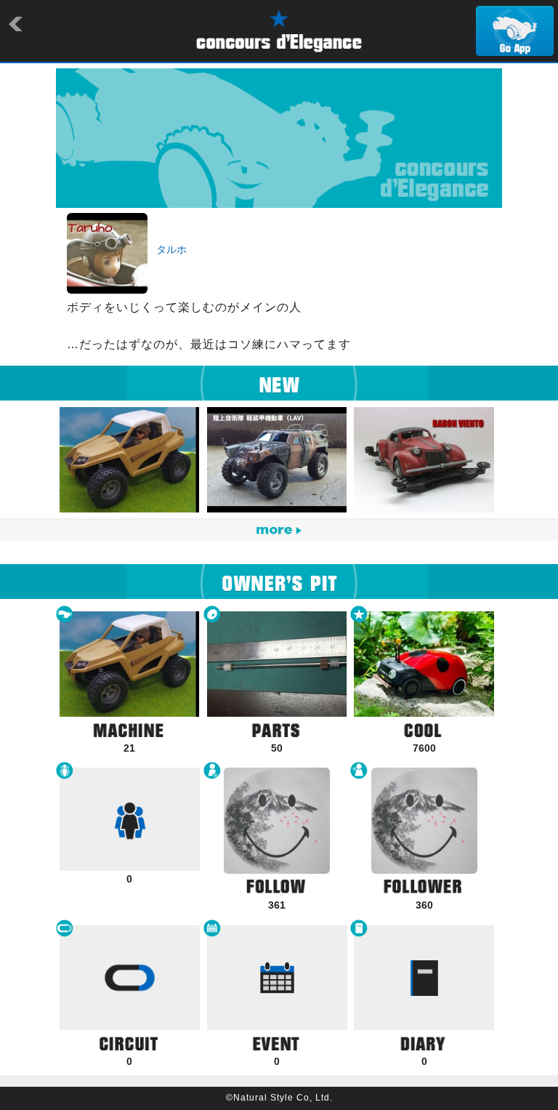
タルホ (171, 249)
